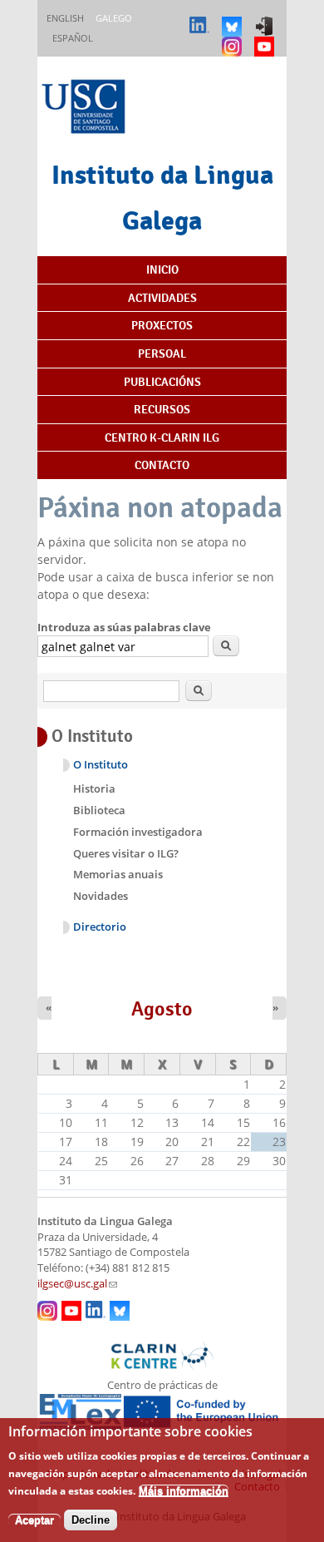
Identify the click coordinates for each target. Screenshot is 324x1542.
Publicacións (162, 381)
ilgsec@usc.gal (77, 1284)
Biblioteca (99, 810)
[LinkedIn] (201, 18)
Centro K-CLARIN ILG (162, 437)
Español (72, 38)
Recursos (162, 409)
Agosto (162, 1009)
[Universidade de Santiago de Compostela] (85, 108)
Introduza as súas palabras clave (124, 627)
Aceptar (34, 1520)
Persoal (162, 353)
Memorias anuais (118, 874)
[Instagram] (234, 38)
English (65, 18)
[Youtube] (266, 38)
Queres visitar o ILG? (126, 853)
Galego (114, 18)
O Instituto (100, 765)
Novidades (100, 895)
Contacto (162, 465)
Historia (94, 788)
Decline (90, 1520)
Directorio (99, 927)
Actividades (162, 297)
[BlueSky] (234, 18)
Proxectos (162, 325)
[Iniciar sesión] (266, 18)
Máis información (183, 1491)
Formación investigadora (138, 831)
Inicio (162, 269)
